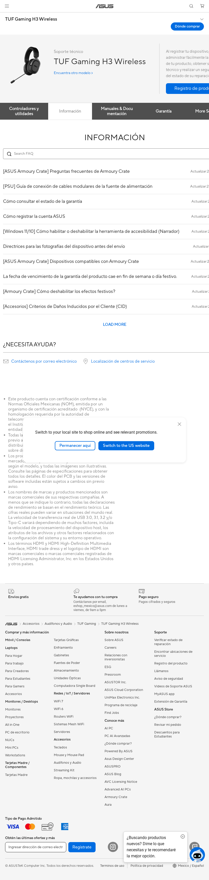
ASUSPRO (112, 766)
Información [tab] (70, 111)
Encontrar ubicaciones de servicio (173, 654)
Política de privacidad (146, 866)
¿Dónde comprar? (118, 744)
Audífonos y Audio (67, 763)
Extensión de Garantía (170, 702)
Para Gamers (14, 686)
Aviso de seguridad (168, 679)
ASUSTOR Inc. (115, 682)
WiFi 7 (58, 701)
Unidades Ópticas (67, 678)
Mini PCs (11, 748)
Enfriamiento (63, 648)
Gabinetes (61, 655)
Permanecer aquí (75, 445)
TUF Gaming (86, 624)
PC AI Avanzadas (117, 736)
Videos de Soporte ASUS (173, 686)
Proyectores (14, 717)
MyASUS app (164, 694)
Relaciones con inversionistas (115, 657)
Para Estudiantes (17, 679)
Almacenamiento (66, 671)
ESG (107, 667)
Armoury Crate (115, 797)
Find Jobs (111, 713)
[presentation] (6, 361)
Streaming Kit (64, 770)
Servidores (62, 732)
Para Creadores (17, 671)
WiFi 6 (58, 709)
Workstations (15, 755)
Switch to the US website (126, 445)
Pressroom (112, 675)
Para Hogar (13, 656)
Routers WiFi (63, 717)
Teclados (60, 747)
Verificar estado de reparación (168, 642)
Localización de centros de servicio (123, 361)
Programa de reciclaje (120, 705)
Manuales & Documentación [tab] (117, 111)
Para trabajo (14, 663)
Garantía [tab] (164, 111)
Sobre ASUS (113, 640)
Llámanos (161, 671)
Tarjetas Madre (16, 775)
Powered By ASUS (118, 751)
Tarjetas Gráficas (66, 640)
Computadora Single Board (74, 686)
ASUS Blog (112, 774)
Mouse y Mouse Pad (69, 755)
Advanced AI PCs (117, 789)
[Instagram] (113, 847)
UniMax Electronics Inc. (122, 698)
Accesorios (13, 694)
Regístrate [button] (82, 847)
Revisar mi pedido (167, 725)
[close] (179, 424)
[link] (105, 6)
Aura (108, 805)
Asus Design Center (119, 759)
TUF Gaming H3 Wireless (31, 19)
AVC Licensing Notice (120, 782)
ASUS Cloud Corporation (123, 690)
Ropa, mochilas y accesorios (75, 778)
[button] (7, 6)
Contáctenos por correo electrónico (44, 361)
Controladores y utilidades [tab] (24, 111)
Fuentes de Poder (67, 663)
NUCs (9, 740)
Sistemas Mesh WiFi (69, 724)
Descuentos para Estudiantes (167, 734)
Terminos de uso (112, 866)
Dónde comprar (187, 26)
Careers (110, 648)
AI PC (108, 728)
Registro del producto (171, 663)
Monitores (13, 709)
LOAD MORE (114, 324)
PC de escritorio (17, 732)
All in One (12, 725)
